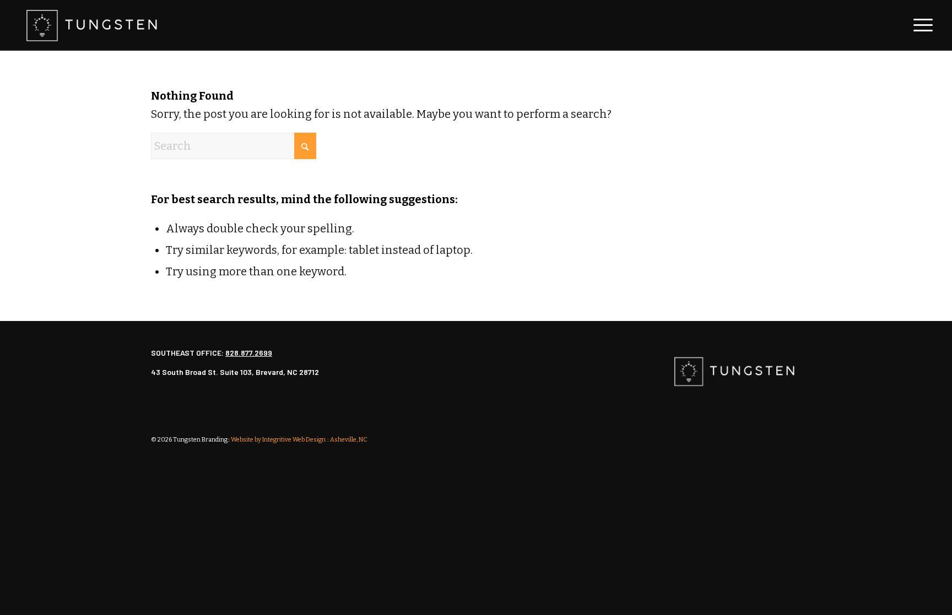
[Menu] (919, 25)
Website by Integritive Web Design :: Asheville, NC (299, 439)
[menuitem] (919, 25)
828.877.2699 (248, 352)
